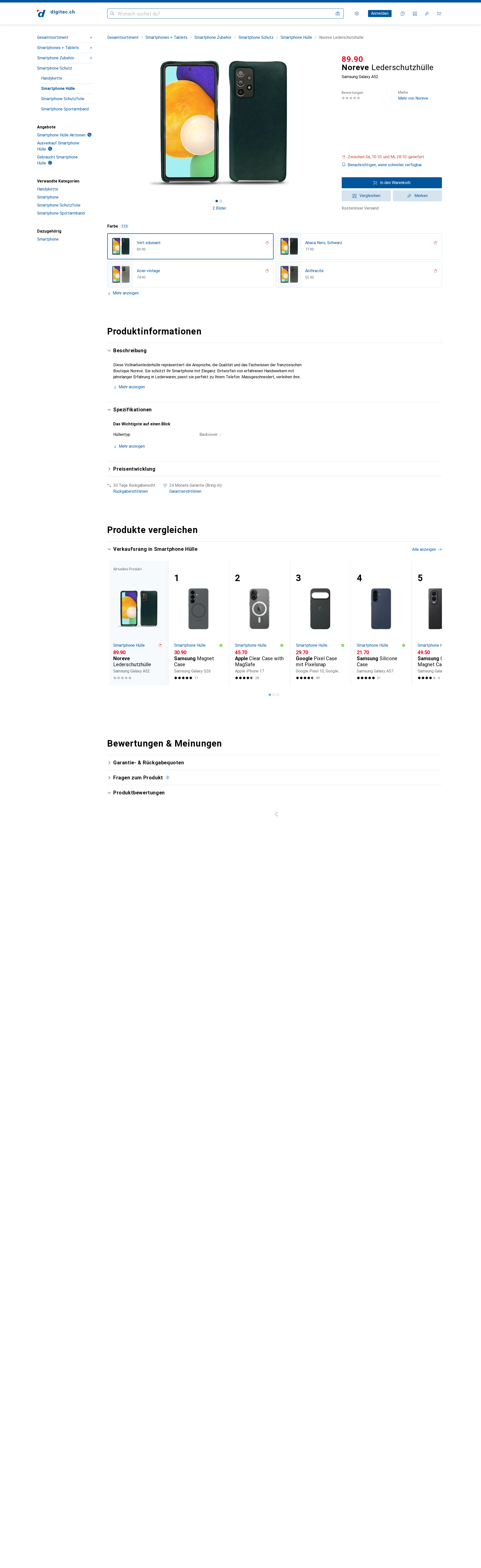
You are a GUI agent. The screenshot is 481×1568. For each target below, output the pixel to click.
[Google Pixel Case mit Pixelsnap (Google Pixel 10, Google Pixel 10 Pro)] (320, 623)
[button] (392, 157)
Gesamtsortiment (52, 37)
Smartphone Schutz (54, 68)
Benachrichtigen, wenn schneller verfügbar (385, 164)
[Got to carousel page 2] (220, 201)
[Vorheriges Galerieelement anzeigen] (106, 123)
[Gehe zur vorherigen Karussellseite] (116, 623)
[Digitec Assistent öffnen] (403, 14)
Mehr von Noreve (413, 95)
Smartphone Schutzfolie (62, 98)
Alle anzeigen (424, 549)
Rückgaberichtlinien (130, 491)
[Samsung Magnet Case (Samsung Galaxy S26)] (198, 623)
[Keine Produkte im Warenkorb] (439, 14)
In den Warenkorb (395, 182)
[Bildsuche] (338, 14)
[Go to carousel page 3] (278, 694)
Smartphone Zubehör (55, 58)
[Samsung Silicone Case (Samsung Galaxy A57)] (381, 623)
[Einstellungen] (357, 14)
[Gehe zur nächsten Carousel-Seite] (433, 623)
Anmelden (380, 13)
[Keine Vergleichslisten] (415, 14)
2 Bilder (219, 208)
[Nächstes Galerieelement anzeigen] (333, 123)
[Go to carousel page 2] (274, 694)
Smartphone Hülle (58, 88)
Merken (421, 195)
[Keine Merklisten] (427, 14)
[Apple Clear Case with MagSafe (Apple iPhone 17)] (259, 623)
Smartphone (48, 197)
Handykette (51, 78)
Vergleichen (369, 195)
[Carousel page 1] (216, 201)
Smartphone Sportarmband (65, 109)
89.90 (352, 59)
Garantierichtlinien (185, 491)
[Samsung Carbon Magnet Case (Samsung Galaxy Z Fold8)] (442, 623)
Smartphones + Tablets (58, 47)
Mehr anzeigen (126, 293)
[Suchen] (112, 14)
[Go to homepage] (56, 13)
